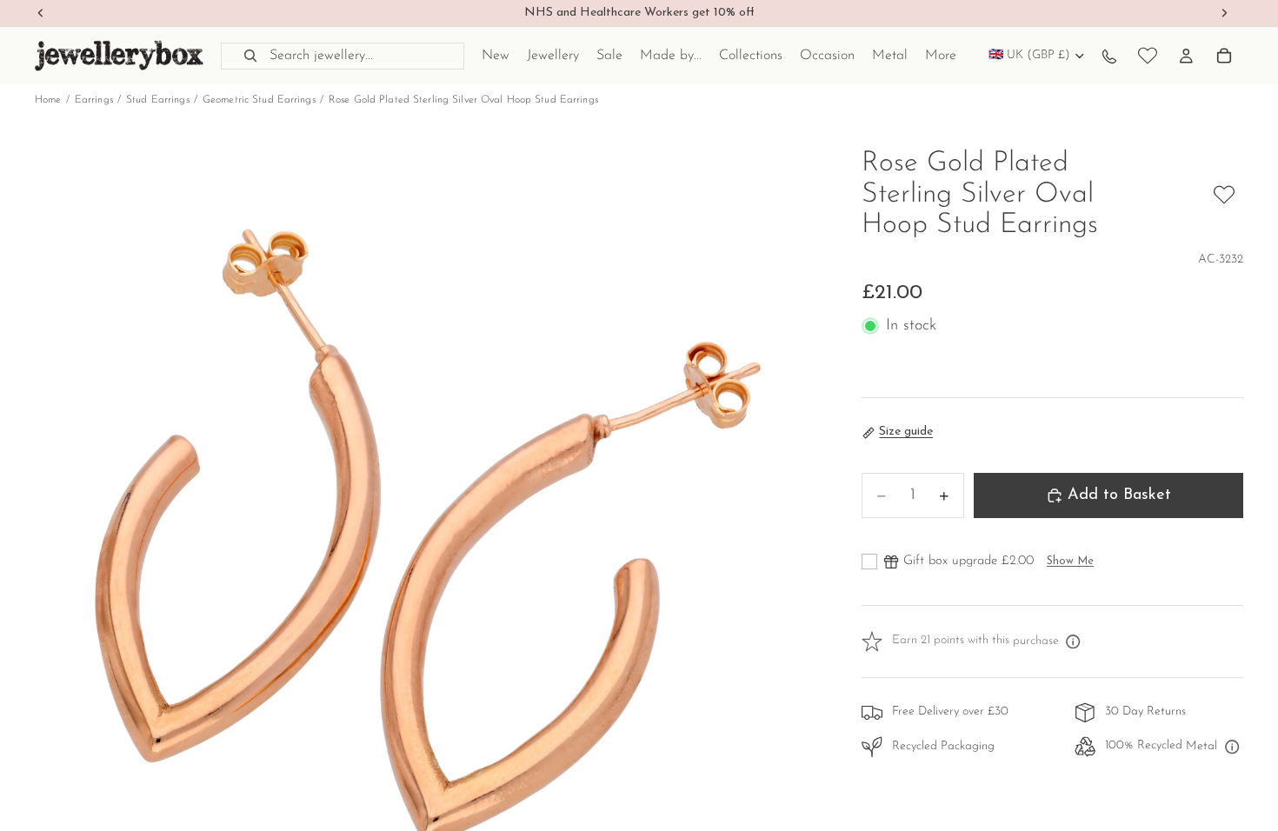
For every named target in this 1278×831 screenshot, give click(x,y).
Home (48, 100)
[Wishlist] (1147, 56)
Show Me (1070, 561)
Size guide (906, 431)
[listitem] (940, 56)
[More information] (1073, 641)
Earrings (94, 100)
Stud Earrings (158, 100)
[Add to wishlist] (1224, 195)
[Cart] (1224, 56)
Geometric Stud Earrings (259, 100)
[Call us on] (1109, 56)
